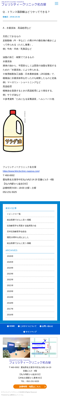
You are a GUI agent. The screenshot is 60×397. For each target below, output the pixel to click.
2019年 (10, 297)
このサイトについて (28, 326)
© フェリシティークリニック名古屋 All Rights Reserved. (19, 392)
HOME (12, 326)
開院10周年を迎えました (18, 237)
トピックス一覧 (14, 214)
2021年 (10, 285)
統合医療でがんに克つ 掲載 (19, 220)
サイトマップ (31, 332)
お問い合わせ (47, 326)
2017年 (10, 309)
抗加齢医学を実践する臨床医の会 (21, 225)
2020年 (10, 291)
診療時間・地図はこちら (30, 386)
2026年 (10, 256)
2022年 (10, 279)
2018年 (10, 303)
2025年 (10, 262)
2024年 (10, 268)
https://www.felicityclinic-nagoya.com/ (21, 171)
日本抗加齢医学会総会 (17, 231)
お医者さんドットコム (16, 395)
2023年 (10, 274)
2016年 (10, 315)
